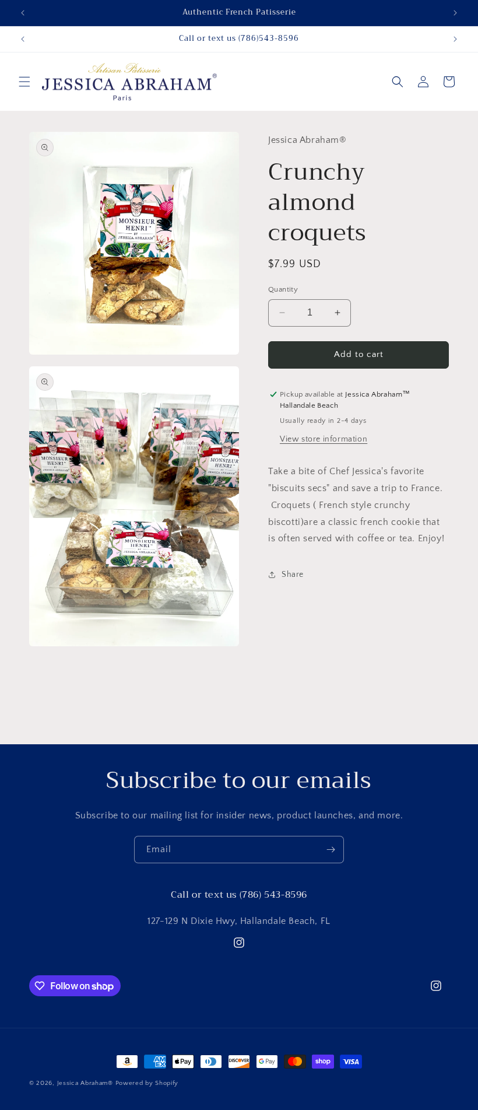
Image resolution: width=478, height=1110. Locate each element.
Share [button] (293, 574)
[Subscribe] (330, 849)
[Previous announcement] (23, 13)
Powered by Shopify (147, 1083)
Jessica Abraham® (85, 1083)
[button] (24, 81)
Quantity (283, 289)
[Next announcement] (455, 13)
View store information (323, 439)
